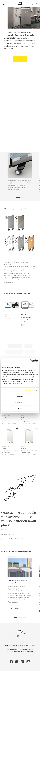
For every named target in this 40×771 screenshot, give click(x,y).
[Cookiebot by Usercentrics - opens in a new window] (30, 360)
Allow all (20, 396)
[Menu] (3, 4)
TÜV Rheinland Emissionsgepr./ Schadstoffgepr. (26, 317)
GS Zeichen (8, 315)
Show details (30, 390)
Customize (18, 402)
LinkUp (4, 418)
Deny (20, 409)
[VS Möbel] (20, 4)
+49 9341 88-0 (9, 535)
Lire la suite (14, 608)
